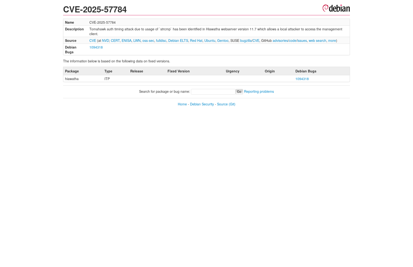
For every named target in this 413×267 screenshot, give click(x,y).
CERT (115, 40)
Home (182, 104)
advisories (280, 40)
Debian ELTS (178, 40)
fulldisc (161, 40)
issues (302, 40)
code (292, 40)
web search (317, 40)
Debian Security (202, 104)
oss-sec (148, 40)
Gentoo (222, 40)
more (332, 40)
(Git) (232, 104)
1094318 (96, 47)
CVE (92, 40)
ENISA (126, 40)
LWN (137, 40)
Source (222, 104)
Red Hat (196, 40)
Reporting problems (259, 91)
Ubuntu (209, 40)
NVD (105, 40)
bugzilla (246, 40)
